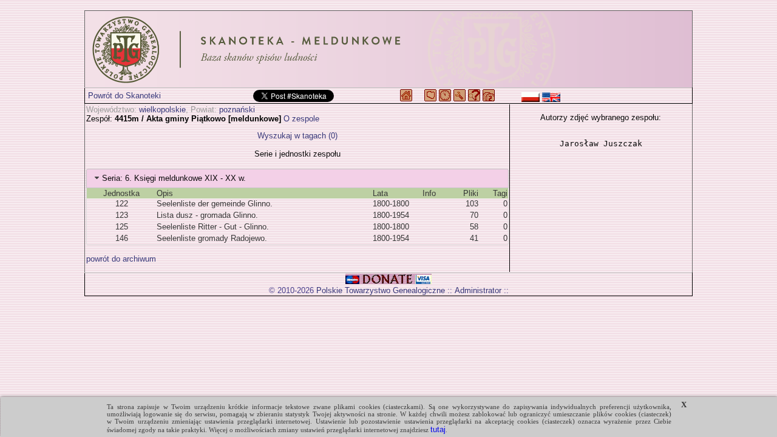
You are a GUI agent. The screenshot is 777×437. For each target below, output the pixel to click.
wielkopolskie (162, 109)
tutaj (438, 429)
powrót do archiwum (121, 258)
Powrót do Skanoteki (124, 95)
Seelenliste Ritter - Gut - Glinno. (213, 226)
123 (121, 215)
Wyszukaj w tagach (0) (297, 135)
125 (121, 226)
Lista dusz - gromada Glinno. (207, 215)
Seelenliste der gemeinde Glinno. (215, 203)
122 (121, 203)
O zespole (301, 118)
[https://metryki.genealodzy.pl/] (388, 49)
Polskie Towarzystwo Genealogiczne (380, 290)
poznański (237, 109)
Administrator (478, 290)
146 (121, 238)
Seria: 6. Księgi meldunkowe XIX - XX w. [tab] (174, 178)
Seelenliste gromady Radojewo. (212, 238)
